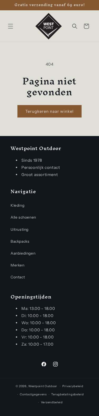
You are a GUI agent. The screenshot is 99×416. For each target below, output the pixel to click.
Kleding (17, 205)
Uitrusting (20, 229)
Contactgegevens (33, 394)
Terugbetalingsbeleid (67, 394)
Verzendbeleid (52, 402)
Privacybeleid (72, 386)
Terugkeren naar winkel (49, 111)
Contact (18, 277)
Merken (18, 265)
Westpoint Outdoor (42, 386)
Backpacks (20, 241)
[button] (10, 26)
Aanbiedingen (23, 253)
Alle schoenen (23, 217)
